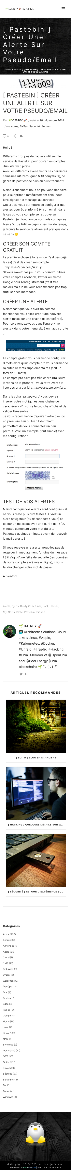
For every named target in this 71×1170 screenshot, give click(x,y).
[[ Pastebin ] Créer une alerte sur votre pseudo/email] (35, 83)
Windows (8, 1096)
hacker (54, 606)
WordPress (9, 980)
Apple (6, 951)
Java (5, 1027)
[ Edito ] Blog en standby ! (36, 757)
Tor (5, 1085)
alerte (6, 606)
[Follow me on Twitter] (21, 674)
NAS (5, 1038)
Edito (5, 1003)
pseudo (40, 612)
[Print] (23, 136)
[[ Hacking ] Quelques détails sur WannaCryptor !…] (36, 793)
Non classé (9, 1050)
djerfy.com (27, 606)
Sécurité (34, 126)
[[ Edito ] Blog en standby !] (36, 726)
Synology (8, 1044)
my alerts (9, 612)
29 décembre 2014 (51, 120)
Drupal (6, 974)
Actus (18, 69)
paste (19, 612)
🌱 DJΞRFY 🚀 (17, 120)
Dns (5, 992)
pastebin (29, 612)
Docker (7, 998)
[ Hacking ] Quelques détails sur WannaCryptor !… (37, 824)
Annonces (8, 945)
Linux (6, 1033)
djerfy (15, 606)
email (38, 606)
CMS (5, 963)
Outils (6, 1062)
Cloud (6, 957)
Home (8, 69)
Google (7, 1015)
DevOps (7, 986)
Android (7, 940)
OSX (5, 1056)
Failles (24, 126)
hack (45, 606)
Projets (7, 1067)
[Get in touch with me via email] (26, 674)
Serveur (46, 126)
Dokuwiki (8, 969)
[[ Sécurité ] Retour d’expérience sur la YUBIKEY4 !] (36, 860)
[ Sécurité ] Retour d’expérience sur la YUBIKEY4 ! (37, 891)
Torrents (7, 1091)
